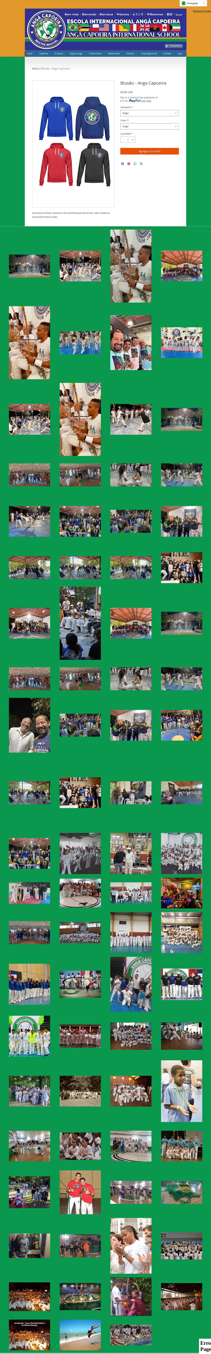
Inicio (35, 68)
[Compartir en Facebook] (122, 164)
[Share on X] (141, 164)
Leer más (146, 100)
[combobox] (149, 113)
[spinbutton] (128, 139)
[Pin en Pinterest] (129, 164)
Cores (124, 120)
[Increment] (133, 139)
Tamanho (126, 107)
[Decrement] (123, 139)
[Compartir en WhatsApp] (135, 164)
